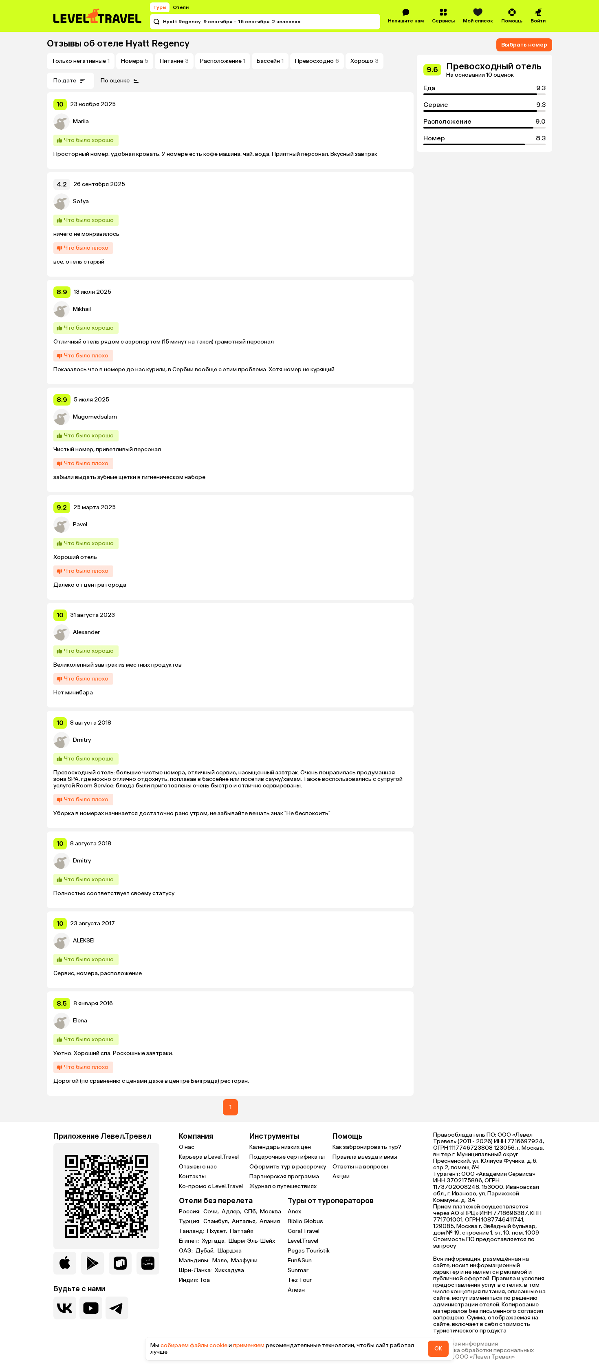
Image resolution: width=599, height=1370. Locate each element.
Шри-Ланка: (196, 1270)
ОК (438, 1348)
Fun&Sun (300, 1260)
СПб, (251, 1211)
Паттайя (241, 1231)
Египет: (189, 1241)
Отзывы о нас (198, 1166)
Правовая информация (465, 1344)
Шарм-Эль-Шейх (252, 1241)
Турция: (190, 1221)
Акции (341, 1176)
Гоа (205, 1280)
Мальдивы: (195, 1260)
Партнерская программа (284, 1176)
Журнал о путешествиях (283, 1186)
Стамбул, (216, 1221)
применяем (248, 1345)
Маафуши (244, 1260)
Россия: (190, 1211)
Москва (270, 1211)
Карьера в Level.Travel (209, 1156)
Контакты (192, 1176)
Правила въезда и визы (365, 1156)
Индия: (189, 1280)
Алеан (296, 1289)
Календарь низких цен (280, 1147)
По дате (64, 80)
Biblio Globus (305, 1221)
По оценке (115, 80)
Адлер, (232, 1211)
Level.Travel (303, 1240)
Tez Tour (300, 1280)
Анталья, (245, 1221)
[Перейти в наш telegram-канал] (117, 1308)
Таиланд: (192, 1231)
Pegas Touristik (309, 1250)
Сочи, (211, 1211)
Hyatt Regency (157, 43)
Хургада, (214, 1241)
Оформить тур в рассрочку (287, 1166)
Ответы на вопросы (360, 1166)
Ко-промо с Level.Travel (211, 1186)
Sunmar (298, 1270)
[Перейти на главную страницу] (97, 15)
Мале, (220, 1260)
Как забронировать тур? (367, 1147)
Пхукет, (217, 1231)
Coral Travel (303, 1231)
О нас (186, 1147)
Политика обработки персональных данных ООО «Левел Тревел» (483, 1353)
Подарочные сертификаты (287, 1156)
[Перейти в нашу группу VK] (64, 1308)
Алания (270, 1221)
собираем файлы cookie (194, 1345)
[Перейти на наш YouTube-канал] (90, 1308)
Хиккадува (229, 1270)
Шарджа (230, 1251)
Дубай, (206, 1251)
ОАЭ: (186, 1251)
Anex (294, 1211)
